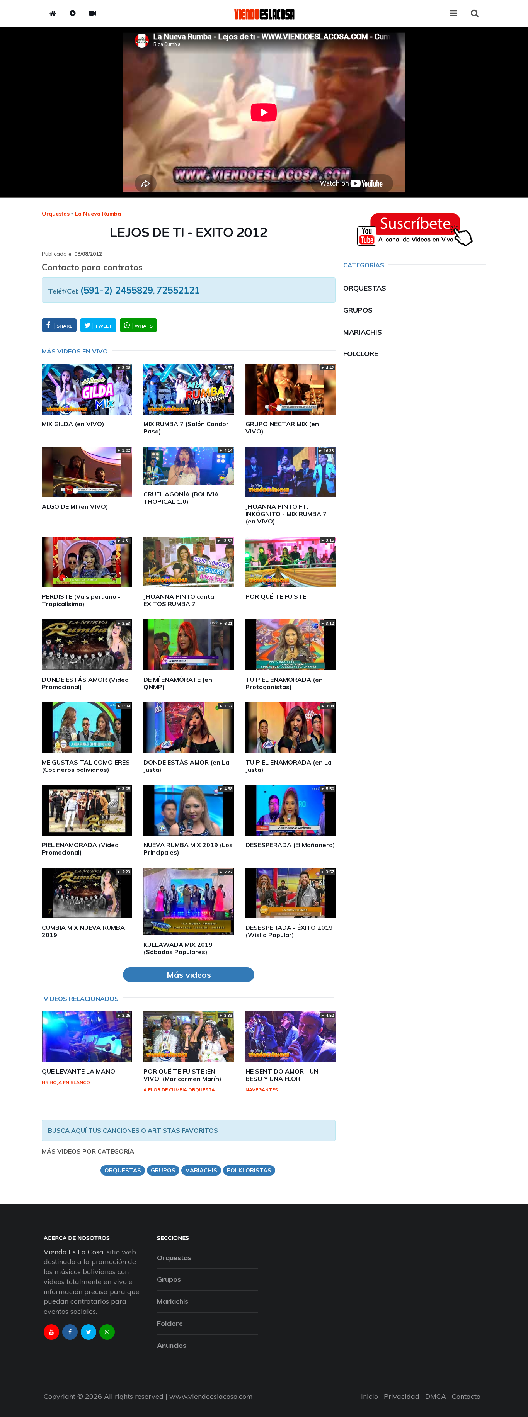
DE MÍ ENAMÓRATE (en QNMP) (177, 683)
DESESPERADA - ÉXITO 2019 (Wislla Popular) (289, 931)
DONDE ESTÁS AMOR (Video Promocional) (85, 683)
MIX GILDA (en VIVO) (73, 424)
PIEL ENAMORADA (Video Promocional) (80, 848)
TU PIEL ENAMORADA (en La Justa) (288, 765)
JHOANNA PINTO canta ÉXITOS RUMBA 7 (178, 600)
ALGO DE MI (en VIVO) (75, 506)
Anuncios (171, 1345)
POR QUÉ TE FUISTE (275, 596)
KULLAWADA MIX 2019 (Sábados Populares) (178, 948)
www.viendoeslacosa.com (211, 1396)
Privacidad (401, 1396)
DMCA (435, 1396)
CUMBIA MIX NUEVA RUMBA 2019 (83, 931)
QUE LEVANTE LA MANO (78, 1071)
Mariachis (362, 332)
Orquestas (56, 213)
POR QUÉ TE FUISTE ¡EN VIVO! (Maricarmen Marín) (182, 1074)
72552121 (178, 290)
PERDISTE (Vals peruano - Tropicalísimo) (81, 600)
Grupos (358, 310)
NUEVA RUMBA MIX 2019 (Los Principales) (188, 848)
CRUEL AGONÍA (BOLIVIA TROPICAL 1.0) (181, 497)
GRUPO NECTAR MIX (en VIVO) (282, 427)
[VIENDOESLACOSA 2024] (264, 13)
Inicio (369, 1396)
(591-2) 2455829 (116, 290)
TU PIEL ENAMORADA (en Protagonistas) (284, 683)
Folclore (360, 353)
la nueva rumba (98, 213)
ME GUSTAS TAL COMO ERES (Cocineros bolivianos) (86, 765)
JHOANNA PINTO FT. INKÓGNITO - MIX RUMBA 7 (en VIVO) (286, 514)
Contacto (466, 1396)
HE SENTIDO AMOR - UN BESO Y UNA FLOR (282, 1074)
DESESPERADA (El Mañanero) (290, 845)
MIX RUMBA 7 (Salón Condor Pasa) (186, 427)
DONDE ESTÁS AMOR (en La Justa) (186, 765)
